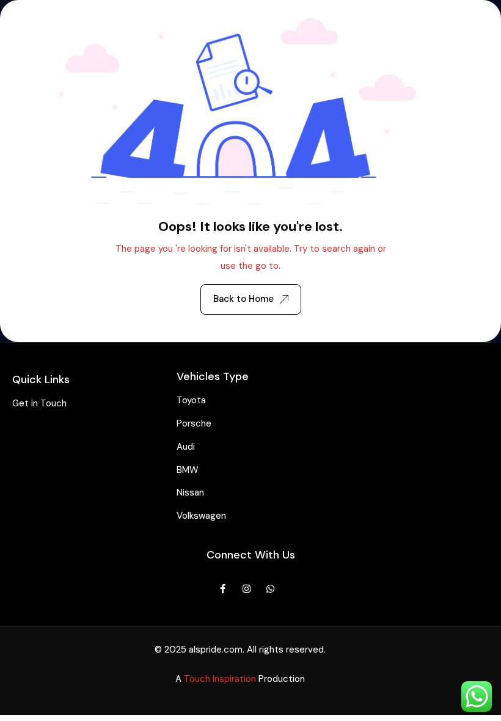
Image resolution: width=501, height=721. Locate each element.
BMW (188, 470)
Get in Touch (39, 403)
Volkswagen (201, 516)
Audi (186, 447)
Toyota (191, 400)
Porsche (194, 423)
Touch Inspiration (220, 679)
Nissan (190, 492)
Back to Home (243, 299)
